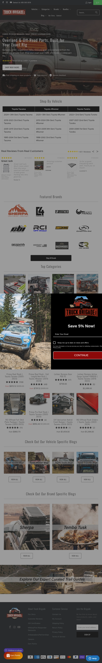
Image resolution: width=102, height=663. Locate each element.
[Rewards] (13, 655)
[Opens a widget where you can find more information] (93, 659)
